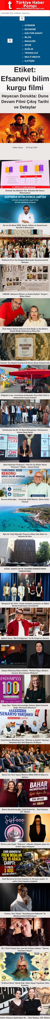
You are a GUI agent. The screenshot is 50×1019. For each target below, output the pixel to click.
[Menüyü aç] (10, 41)
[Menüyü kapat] (22, 18)
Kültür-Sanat (18, 147)
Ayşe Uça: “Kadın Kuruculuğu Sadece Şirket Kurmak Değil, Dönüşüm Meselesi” (25, 706)
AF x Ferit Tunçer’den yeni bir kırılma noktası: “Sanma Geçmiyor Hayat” (25, 949)
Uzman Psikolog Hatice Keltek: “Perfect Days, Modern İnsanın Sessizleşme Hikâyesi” (25, 672)
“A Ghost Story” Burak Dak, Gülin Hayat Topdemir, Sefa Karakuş (25, 984)
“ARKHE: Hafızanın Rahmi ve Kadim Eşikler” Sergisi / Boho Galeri (25, 295)
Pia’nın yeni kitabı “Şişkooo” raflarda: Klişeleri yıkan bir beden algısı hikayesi (25, 845)
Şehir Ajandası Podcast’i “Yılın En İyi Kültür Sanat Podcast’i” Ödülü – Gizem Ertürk (25, 466)
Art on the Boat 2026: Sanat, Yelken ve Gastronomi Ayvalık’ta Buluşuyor (25, 226)
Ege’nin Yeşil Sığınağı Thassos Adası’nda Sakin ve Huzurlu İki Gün (25, 535)
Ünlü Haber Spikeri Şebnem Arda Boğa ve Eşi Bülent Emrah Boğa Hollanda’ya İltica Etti (25, 330)
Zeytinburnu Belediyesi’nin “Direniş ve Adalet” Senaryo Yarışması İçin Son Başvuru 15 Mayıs (25, 741)
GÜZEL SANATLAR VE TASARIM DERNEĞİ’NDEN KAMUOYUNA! (25, 570)
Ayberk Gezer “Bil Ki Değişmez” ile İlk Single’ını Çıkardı (25, 638)
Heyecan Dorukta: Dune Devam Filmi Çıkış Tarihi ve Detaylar (25, 101)
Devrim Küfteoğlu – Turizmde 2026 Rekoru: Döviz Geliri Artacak (25, 500)
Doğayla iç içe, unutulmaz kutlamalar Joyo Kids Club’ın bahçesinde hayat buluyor (25, 396)
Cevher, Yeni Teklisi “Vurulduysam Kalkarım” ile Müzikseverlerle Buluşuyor (25, 915)
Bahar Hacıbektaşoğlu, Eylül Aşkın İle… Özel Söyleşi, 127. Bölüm (25, 810)
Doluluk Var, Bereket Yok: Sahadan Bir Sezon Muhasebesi (25, 192)
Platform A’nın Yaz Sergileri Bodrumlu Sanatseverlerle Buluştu (25, 261)
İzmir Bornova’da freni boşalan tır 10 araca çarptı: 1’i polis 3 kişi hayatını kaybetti (25, 880)
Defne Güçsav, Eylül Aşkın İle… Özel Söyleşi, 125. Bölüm (25, 1018)
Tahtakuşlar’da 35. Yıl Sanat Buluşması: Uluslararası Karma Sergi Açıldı (25, 431)
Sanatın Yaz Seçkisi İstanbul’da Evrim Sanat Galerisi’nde (25, 363)
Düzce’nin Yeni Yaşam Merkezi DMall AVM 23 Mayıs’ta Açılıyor (25, 776)
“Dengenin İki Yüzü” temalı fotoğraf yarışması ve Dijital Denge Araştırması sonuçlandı (25, 604)
